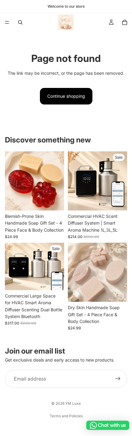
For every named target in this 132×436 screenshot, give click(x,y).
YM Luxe (73, 403)
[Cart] (124, 22)
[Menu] (7, 22)
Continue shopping (66, 96)
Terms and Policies (66, 416)
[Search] (20, 22)
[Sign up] (117, 378)
